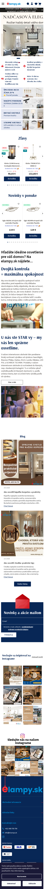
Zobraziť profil (35, 669)
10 (26, 184)
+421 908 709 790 (11, 836)
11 (28, 184)
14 (34, 184)
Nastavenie (21, 876)
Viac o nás (12, 394)
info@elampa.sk (11, 840)
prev (2, 156)
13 (32, 184)
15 (36, 184)
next (41, 156)
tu (23, 871)
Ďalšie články (22, 596)
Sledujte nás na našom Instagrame (22, 751)
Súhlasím (32, 883)
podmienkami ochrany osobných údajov (19, 640)
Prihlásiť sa (8, 647)
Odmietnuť (11, 883)
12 (30, 184)
